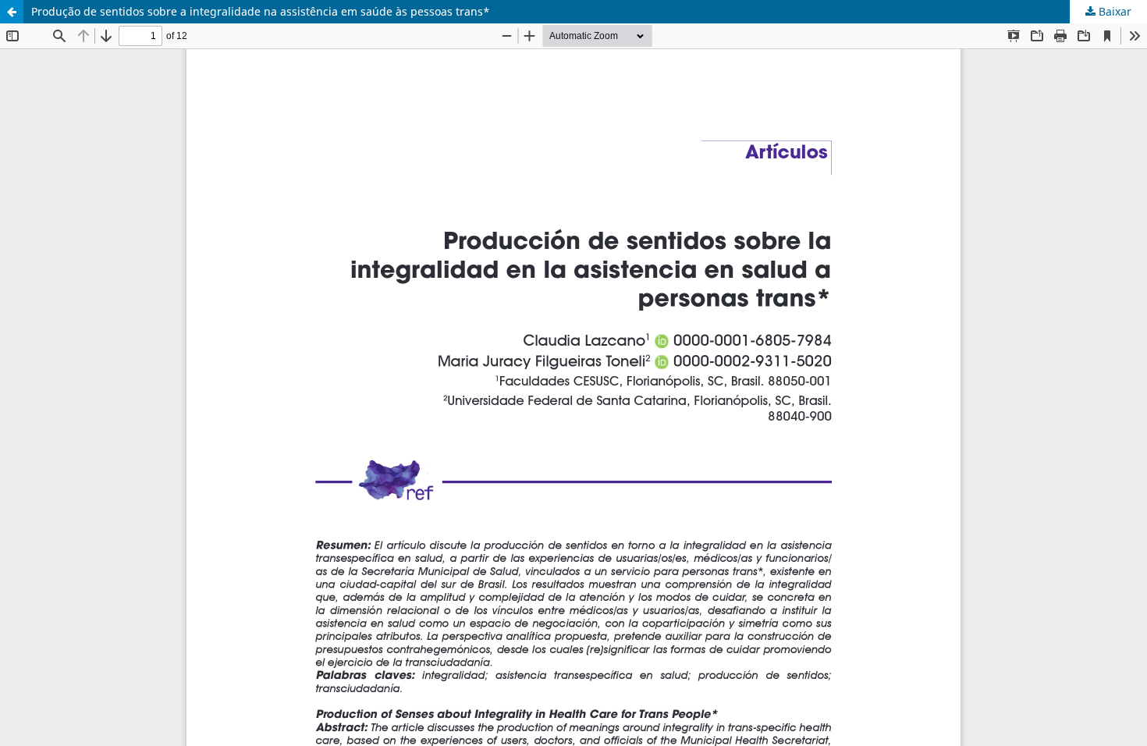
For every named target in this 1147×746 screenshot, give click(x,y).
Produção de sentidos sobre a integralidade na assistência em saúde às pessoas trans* (260, 11)
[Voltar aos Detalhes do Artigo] (11, 11)
